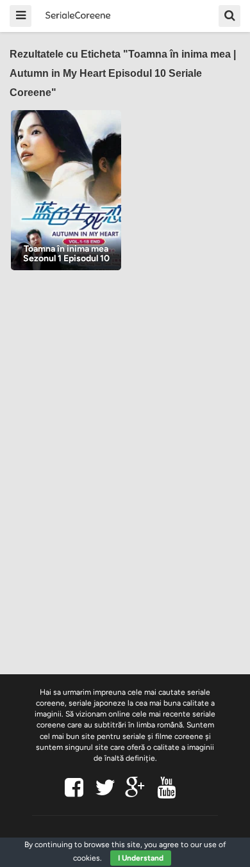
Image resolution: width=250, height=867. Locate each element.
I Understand (140, 858)
